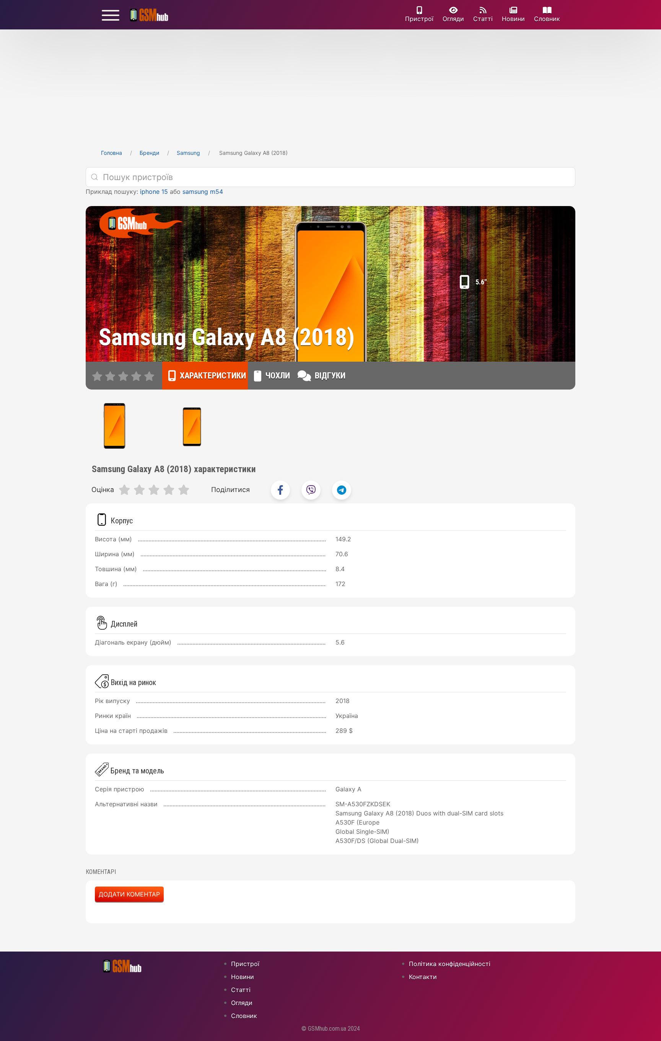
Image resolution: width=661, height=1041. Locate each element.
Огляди (453, 19)
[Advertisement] (330, 86)
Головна (111, 152)
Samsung (188, 152)
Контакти (423, 977)
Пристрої (419, 19)
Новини (513, 19)
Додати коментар (129, 894)
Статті (483, 19)
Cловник (547, 19)
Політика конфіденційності (449, 964)
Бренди (149, 152)
